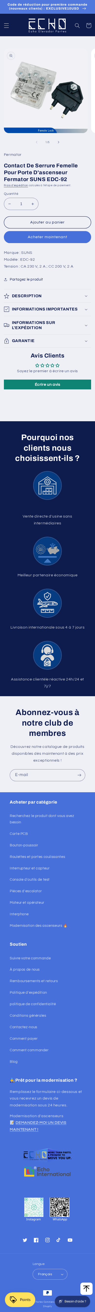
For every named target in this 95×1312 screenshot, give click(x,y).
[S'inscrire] (79, 775)
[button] (6, 25)
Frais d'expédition (16, 185)
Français (45, 1274)
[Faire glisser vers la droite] (58, 142)
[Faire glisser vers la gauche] (36, 142)
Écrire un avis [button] (47, 384)
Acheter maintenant (47, 237)
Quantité (11, 194)
